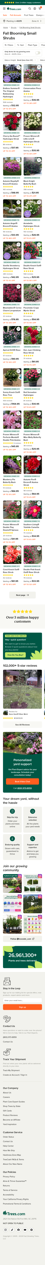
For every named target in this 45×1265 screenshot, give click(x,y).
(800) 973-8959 (24, 788)
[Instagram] (5, 1229)
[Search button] (29, 8)
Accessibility (8, 1194)
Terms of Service (10, 1190)
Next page (20, 595)
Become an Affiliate (11, 1120)
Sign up (22, 1007)
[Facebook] (18, 1229)
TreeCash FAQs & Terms (13, 1159)
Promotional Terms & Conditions (17, 1204)
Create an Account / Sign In (15, 1075)
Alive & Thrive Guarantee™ (14, 1181)
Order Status (8, 1137)
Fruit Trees (28, 15)
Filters (10, 45)
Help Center (8, 1146)
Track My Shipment (11, 1070)
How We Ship (9, 1150)
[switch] (37, 52)
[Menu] (5, 8)
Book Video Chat (22, 781)
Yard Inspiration (9, 1124)
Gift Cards (7, 1111)
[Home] (14, 9)
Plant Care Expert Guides (14, 1101)
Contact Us (8, 1042)
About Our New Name (12, 1164)
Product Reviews (10, 1115)
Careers (6, 1097)
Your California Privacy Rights (16, 1199)
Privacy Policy (9, 1176)
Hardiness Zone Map (12, 1155)
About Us (7, 1092)
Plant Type (32, 45)
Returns (6, 1185)
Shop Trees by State (11, 1106)
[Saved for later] (19, 67)
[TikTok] (12, 1229)
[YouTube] (25, 1229)
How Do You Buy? (15, 655)
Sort (22, 45)
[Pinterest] (31, 1229)
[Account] (34, 8)
